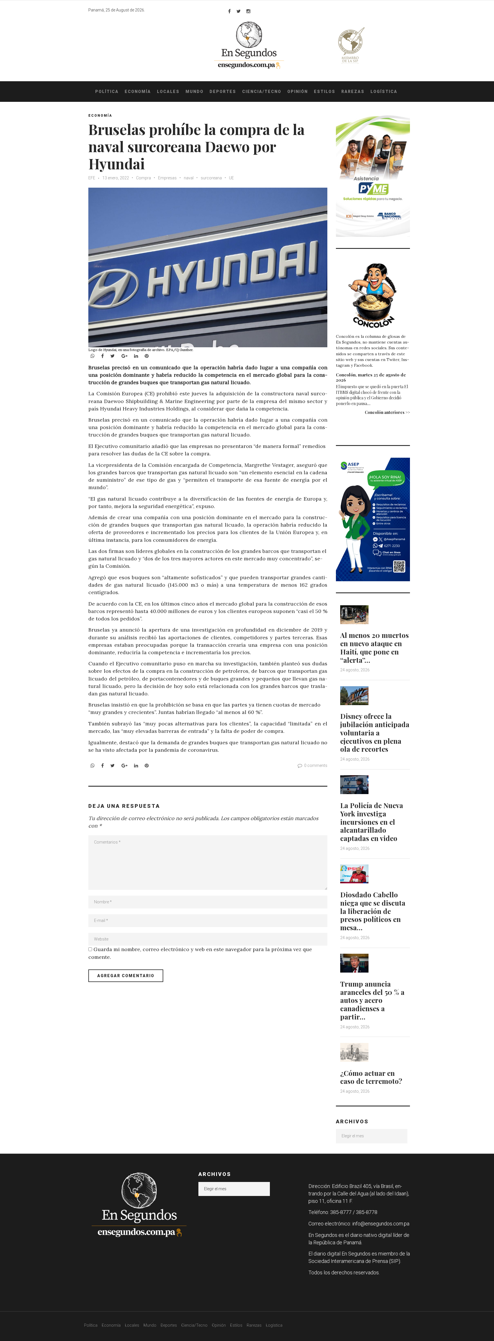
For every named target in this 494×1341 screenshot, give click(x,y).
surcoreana (211, 178)
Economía (138, 91)
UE (231, 178)
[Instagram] (248, 11)
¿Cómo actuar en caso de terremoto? (371, 1077)
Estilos (324, 91)
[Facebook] (229, 11)
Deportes (223, 91)
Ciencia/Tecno (261, 91)
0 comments (315, 765)
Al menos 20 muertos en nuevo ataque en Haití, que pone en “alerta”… (374, 647)
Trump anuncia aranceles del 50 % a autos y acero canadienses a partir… (372, 1000)
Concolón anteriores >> (387, 412)
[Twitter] (238, 11)
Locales (168, 91)
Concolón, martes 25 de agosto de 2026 (371, 377)
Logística (383, 91)
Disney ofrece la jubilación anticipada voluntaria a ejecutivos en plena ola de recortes (374, 732)
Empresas (167, 178)
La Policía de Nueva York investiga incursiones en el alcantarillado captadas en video (371, 822)
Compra (143, 178)
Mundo (195, 91)
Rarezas (352, 91)
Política (107, 91)
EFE (91, 178)
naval (189, 178)
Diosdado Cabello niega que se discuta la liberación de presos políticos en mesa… (372, 911)
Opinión (297, 91)
